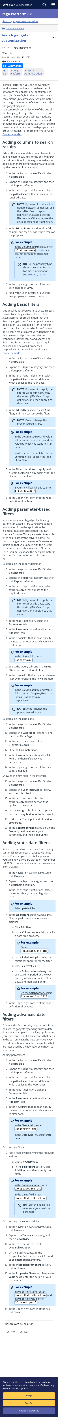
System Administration (33, 72)
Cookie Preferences (29, 1410)
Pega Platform (15, 72)
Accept (29, 1395)
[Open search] (44, 4)
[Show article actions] (53, 38)
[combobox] (23, 47)
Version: (6, 47)
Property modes (11, 134)
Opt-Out (29, 1403)
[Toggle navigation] (53, 4)
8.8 (4, 73)
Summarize (14, 65)
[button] (29, 28)
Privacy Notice (20, 1385)
